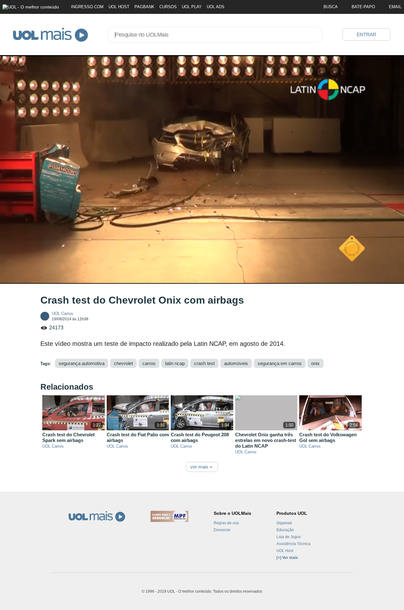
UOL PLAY (192, 6)
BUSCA (331, 6)
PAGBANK (144, 6)
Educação (285, 530)
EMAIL (395, 6)
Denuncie (222, 530)
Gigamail (284, 523)
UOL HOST (119, 6)
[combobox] (215, 35)
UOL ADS (215, 6)
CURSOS (168, 6)
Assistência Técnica (293, 544)
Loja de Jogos (288, 537)
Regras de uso (226, 523)
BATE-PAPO (363, 6)
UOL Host (284, 551)
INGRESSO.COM (87, 6)
